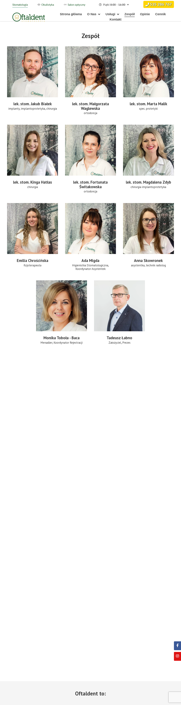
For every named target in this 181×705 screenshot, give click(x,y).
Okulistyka (47, 5)
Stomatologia (20, 5)
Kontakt (115, 19)
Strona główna (71, 14)
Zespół (129, 14)
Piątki (113, 5)
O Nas (91, 14)
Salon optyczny (76, 5)
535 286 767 (161, 4)
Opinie (145, 14)
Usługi (110, 14)
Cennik (160, 14)
